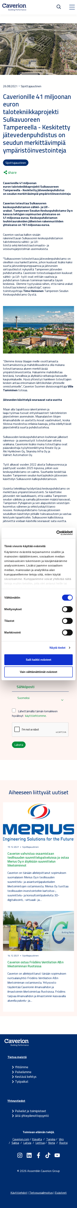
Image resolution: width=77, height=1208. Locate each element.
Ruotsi (63, 1143)
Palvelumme (23, 1072)
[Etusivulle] (14, 7)
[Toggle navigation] (72, 7)
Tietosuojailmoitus (41, 1192)
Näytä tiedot (57, 647)
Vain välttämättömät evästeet (38, 671)
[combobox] (40, 700)
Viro (61, 1139)
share (12, 172)
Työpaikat (21, 1082)
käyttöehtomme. (36, 715)
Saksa (15, 1143)
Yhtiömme (21, 1067)
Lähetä (18, 745)
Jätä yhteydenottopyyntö (32, 1116)
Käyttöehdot (18, 1192)
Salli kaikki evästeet (38, 659)
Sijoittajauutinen (15, 162)
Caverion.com (21, 1139)
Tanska (50, 1139)
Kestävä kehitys (25, 1077)
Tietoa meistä (17, 1057)
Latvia (27, 1143)
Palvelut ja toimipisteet (30, 1111)
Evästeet (61, 1192)
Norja (51, 1143)
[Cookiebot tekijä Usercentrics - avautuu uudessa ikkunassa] (56, 532)
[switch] (67, 609)
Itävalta (37, 1139)
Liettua (40, 1143)
